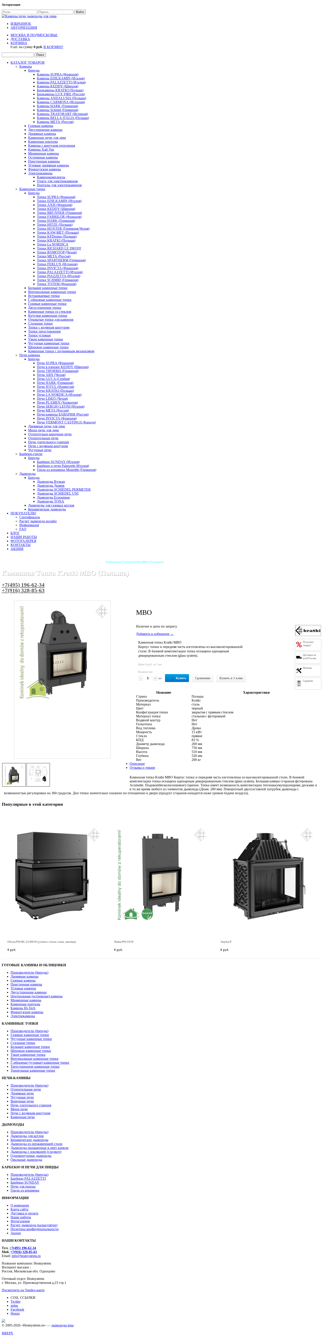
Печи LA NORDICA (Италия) (59, 394)
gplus (14, 1305)
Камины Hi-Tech (23, 1008)
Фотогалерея (20, 1221)
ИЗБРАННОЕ (21, 23)
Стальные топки (40, 323)
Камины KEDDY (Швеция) (57, 86)
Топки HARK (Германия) (56, 221)
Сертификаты (29, 517)
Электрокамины (40, 173)
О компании (20, 1205)
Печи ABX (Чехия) (51, 375)
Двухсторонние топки (44, 307)
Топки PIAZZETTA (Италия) (58, 276)
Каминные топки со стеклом (49, 311)
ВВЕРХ (7, 1333)
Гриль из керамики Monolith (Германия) (66, 470)
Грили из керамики (25, 1190)
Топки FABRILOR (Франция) (59, 217)
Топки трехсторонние (44, 331)
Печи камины (29, 355)
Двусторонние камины (45, 130)
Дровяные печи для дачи (46, 426)
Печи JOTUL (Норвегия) (55, 387)
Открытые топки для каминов (50, 319)
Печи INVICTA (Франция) (57, 418)
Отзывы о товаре (142, 767)
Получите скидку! (308, 643)
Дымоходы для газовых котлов (51, 505)
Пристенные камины (44, 161)
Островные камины (43, 157)
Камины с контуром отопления (51, 145)
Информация (29, 525)
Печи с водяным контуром (48, 446)
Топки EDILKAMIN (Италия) (59, 201)
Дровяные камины (42, 134)
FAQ (22, 529)
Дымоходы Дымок (51, 485)
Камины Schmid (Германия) (57, 110)
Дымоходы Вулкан (51, 481)
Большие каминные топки (47, 288)
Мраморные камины (43, 153)
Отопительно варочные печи (50, 434)
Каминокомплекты (51, 177)
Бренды (34, 70)
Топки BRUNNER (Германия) (59, 213)
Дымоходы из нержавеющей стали (36, 1144)
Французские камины (44, 169)
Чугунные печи (39, 450)
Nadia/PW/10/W (124, 941)
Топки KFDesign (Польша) (57, 236)
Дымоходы (27, 474)
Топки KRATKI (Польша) (56, 240)
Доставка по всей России (309, 656)
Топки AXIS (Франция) (54, 205)
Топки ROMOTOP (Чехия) (57, 252)
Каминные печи (23, 1117)
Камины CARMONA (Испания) (61, 102)
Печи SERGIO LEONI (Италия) (60, 406)
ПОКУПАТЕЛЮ (23, 513)
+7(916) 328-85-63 (23, 590)
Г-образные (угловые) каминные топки (40, 1062)
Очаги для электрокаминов (57, 181)
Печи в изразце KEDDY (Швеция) (63, 367)
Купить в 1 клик (231, 678)
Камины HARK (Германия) (57, 106)
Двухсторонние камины (29, 992)
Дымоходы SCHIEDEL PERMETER (64, 489)
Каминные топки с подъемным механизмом (61, 351)
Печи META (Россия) (53, 410)
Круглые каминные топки (47, 315)
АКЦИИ (17, 549)
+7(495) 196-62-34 (23, 585)
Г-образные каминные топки (49, 300)
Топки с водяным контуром (48, 327)
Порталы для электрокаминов (59, 185)
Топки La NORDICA (52, 244)
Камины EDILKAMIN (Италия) (61, 78)
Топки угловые (39, 335)
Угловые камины (23, 988)
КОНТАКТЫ (21, 545)
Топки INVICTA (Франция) (57, 268)
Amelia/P (225, 941)
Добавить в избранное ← (155, 634)
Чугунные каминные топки (48, 343)
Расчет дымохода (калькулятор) (34, 1225)
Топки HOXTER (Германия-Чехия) (63, 228)
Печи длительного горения (48, 442)
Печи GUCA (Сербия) (53, 379)
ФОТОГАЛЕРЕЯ (23, 541)
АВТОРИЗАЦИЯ (24, 27)
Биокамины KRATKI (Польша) (60, 90)
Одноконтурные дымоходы (31, 1156)
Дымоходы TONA (50, 501)
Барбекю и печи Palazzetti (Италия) (63, 466)
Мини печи (19, 1109)
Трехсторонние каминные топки (35, 1066)
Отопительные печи (43, 438)
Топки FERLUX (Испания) (57, 264)
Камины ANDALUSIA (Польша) (61, 98)
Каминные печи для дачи (47, 137)
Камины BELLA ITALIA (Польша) (63, 118)
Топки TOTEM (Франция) (56, 284)
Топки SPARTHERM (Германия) (61, 260)
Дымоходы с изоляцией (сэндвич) (36, 1152)
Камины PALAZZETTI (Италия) (61, 82)
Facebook (17, 1309)
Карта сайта (19, 1209)
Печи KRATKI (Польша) (55, 391)
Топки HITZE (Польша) (55, 224)
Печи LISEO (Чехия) (52, 398)
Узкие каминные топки (45, 339)
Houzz (15, 1313)
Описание (137, 763)
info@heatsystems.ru (26, 1256)
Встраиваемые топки (44, 296)
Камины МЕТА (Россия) (55, 122)
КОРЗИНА (19, 43)
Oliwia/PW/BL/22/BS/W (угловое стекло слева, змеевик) (41, 941)
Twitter (15, 1301)
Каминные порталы (43, 141)
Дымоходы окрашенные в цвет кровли (40, 1148)
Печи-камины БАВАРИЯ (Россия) (63, 414)
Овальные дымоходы (26, 1160)
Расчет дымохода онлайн (38, 521)
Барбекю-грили (30, 454)
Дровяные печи (22, 1093)
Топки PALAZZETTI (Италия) (60, 272)
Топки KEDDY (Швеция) (56, 209)
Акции (16, 1233)
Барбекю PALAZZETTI (28, 1178)
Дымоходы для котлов (27, 1136)
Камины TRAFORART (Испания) (62, 114)
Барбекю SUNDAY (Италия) (58, 462)
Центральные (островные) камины (37, 996)
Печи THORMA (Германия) (57, 371)
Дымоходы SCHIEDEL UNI (57, 493)
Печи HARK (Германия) (55, 383)
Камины (25, 66)
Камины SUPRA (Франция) (57, 74)
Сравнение (202, 678)
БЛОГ (15, 533)
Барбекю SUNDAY (25, 1182)
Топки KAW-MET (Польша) (58, 232)
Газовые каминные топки (47, 304)
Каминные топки (32, 189)
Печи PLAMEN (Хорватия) (57, 402)
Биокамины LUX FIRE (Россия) (61, 94)
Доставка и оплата (24, 1213)
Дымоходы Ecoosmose (53, 497)
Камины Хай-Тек (41, 149)
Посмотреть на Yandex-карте (23, 1290)
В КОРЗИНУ (53, 47)
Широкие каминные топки (48, 347)
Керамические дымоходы (47, 509)
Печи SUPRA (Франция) (55, 363)
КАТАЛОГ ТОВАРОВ (28, 62)
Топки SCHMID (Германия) (57, 280)
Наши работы (21, 1217)
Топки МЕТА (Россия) (54, 256)
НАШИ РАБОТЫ (24, 537)
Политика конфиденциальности (35, 1229)
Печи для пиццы (23, 1186)
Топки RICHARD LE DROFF (59, 248)
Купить (181, 678)
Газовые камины (40, 126)
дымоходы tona (62, 1325)
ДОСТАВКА (20, 39)
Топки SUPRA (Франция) (56, 197)
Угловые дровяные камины (48, 165)
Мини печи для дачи (43, 430)
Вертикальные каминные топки (52, 292)
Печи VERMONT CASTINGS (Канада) (66, 422)
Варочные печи (22, 1101)
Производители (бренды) (29, 972)
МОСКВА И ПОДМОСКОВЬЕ (34, 35)
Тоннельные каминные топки (33, 1070)
